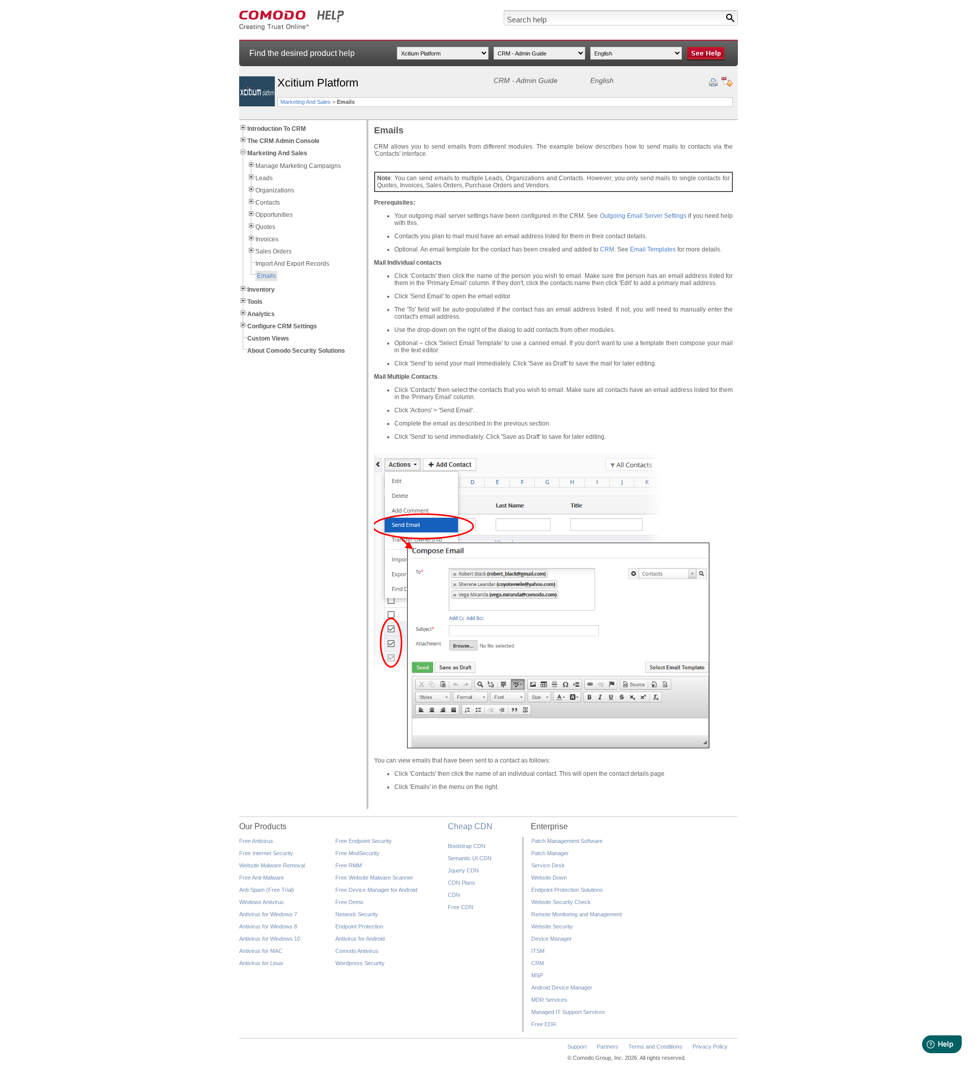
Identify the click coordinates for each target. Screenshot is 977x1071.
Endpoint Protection (359, 926)
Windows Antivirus (261, 902)
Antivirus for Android (360, 939)
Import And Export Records (292, 263)
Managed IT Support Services (568, 1012)
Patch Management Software (566, 841)
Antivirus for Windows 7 (268, 914)
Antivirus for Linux (261, 963)
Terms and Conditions (655, 1047)
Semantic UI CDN (470, 858)
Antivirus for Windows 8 (268, 926)
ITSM (537, 951)
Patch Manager (550, 853)
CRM (607, 249)
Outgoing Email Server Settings (643, 215)
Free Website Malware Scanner (374, 878)
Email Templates (653, 249)
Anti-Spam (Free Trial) (266, 890)
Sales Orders (273, 251)
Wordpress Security (360, 963)
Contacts (267, 202)
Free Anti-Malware (261, 878)
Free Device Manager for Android (376, 890)
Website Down (549, 878)
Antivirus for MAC (260, 951)
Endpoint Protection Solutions (567, 890)
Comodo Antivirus (357, 951)
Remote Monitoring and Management (576, 914)
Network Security (356, 914)
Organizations (274, 190)
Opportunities (274, 214)
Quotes (265, 227)
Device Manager (551, 939)
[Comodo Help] (291, 28)
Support (577, 1047)
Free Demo (349, 902)
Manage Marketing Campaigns (298, 166)
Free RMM (348, 865)
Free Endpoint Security (363, 841)
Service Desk (548, 865)
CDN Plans (461, 883)
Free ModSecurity (357, 853)
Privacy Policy (710, 1047)
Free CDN (460, 907)
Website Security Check (561, 902)
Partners (607, 1047)
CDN (454, 895)
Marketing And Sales (305, 102)
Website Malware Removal (272, 865)
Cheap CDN (470, 826)
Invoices (266, 239)
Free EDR (543, 1024)
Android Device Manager (561, 987)
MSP (537, 975)
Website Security (552, 926)
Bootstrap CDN (466, 846)
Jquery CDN (463, 870)
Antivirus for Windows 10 (269, 939)
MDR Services (549, 1000)
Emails (266, 275)
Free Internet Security (266, 853)
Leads (264, 178)
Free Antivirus (256, 841)
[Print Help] (713, 82)
